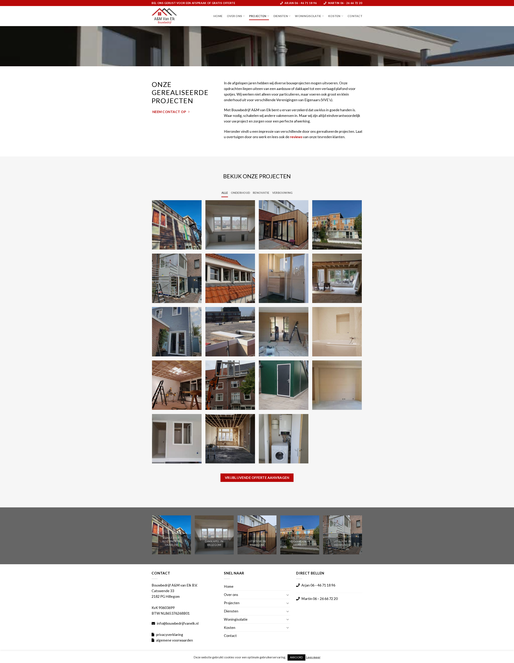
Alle (224, 192)
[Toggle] (287, 594)
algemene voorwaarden (174, 640)
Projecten (257, 16)
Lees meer (313, 657)
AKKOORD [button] (296, 657)
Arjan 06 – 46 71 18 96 (318, 585)
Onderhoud (240, 192)
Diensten (280, 16)
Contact (355, 16)
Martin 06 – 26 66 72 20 (319, 599)
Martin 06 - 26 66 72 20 (345, 3)
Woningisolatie (308, 16)
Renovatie (261, 192)
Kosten (334, 16)
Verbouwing (282, 192)
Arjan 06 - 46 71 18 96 (301, 3)
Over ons (234, 16)
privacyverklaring (169, 634)
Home (217, 16)
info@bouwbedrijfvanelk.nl (178, 623)
